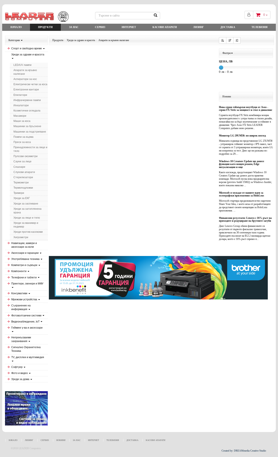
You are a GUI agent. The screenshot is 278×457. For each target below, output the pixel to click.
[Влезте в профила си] (249, 15)
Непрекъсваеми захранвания (21, 339)
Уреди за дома (20, 379)
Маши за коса (21, 121)
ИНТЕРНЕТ (129, 27)
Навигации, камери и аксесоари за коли (24, 245)
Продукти (45, 27)
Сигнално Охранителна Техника (26, 349)
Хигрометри (20, 237)
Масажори (19, 115)
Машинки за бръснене (27, 126)
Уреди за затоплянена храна (27, 210)
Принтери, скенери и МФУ (27, 283)
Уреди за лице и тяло (26, 217)
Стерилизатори (23, 177)
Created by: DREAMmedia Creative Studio (244, 450)
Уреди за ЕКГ (21, 198)
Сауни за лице (22, 161)
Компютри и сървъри (24, 265)
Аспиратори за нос (25, 79)
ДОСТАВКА (227, 27)
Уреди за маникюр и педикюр (25, 224)
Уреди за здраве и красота (27, 54)
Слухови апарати (24, 172)
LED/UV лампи (22, 64)
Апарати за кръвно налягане (25, 72)
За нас (74, 27)
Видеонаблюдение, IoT (25, 321)
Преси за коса (22, 142)
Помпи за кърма (23, 136)
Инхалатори (21, 105)
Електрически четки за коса (30, 84)
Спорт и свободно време (27, 48)
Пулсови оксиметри (25, 156)
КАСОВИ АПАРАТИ (164, 27)
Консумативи (19, 293)
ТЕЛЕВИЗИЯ (260, 27)
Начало (16, 27)
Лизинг (198, 27)
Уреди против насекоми (28, 231)
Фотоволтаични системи (26, 315)
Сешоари (19, 166)
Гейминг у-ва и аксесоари (27, 327)
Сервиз (100, 27)
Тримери (18, 192)
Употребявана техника (25, 259)
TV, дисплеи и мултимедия (27, 357)
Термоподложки (23, 187)
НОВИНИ (60, 440)
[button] (222, 40)
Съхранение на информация (21, 307)
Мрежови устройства (24, 299)
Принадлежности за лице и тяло (30, 149)
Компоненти (19, 271)
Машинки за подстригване (29, 131)
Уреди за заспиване (25, 203)
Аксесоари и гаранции (25, 252)
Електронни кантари (26, 89)
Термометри (21, 182)
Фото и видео (19, 373)
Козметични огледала (26, 110)
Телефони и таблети (24, 277)
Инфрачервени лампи (27, 100)
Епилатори (20, 94)
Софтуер (17, 367)
